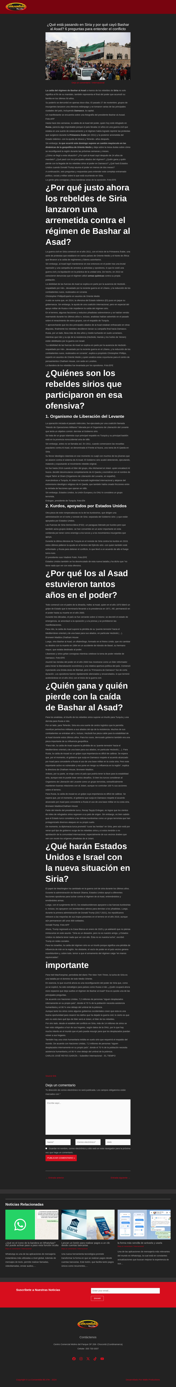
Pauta (149, 7)
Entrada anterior (55, 1178)
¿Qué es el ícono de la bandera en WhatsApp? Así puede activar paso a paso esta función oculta (31, 1244)
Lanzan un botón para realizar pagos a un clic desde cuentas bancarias (85, 1244)
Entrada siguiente (120, 1178)
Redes (139, 7)
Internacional (98, 82)
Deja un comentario (81, 82)
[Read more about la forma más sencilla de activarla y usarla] (144, 1224)
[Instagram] (81, 1358)
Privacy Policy (163, 7)
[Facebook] (74, 1358)
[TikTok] (95, 1358)
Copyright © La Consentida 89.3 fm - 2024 (36, 1380)
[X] (88, 1358)
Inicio (109, 7)
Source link (50, 1076)
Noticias (120, 7)
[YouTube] (102, 1358)
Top (129, 7)
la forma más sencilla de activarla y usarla (140, 1243)
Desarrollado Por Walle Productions (143, 1380)
